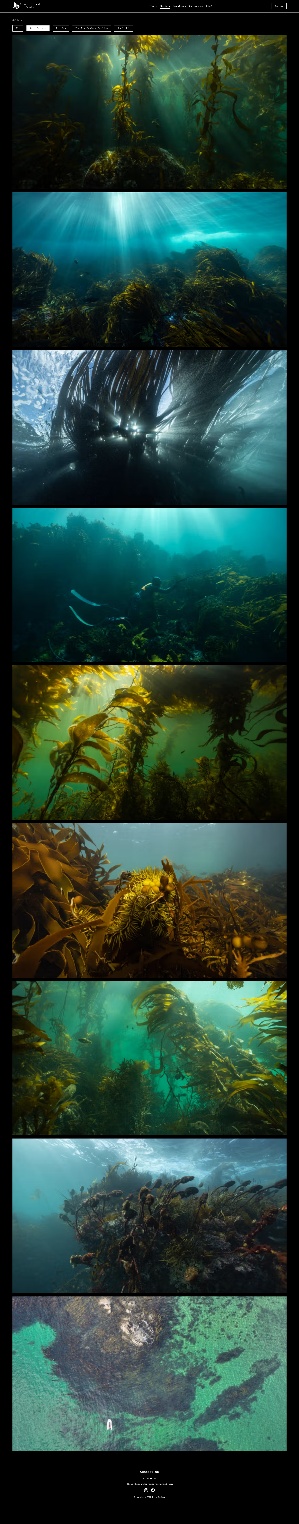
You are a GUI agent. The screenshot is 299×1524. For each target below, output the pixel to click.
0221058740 (149, 1479)
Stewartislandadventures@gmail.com (149, 1484)
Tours (153, 6)
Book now (279, 6)
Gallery (165, 6)
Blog (209, 6)
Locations (179, 6)
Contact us (196, 6)
